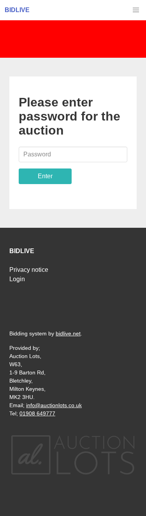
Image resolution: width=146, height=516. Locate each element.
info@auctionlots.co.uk (54, 405)
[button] (136, 10)
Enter (45, 176)
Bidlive (17, 10)
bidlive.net (68, 333)
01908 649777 (37, 413)
